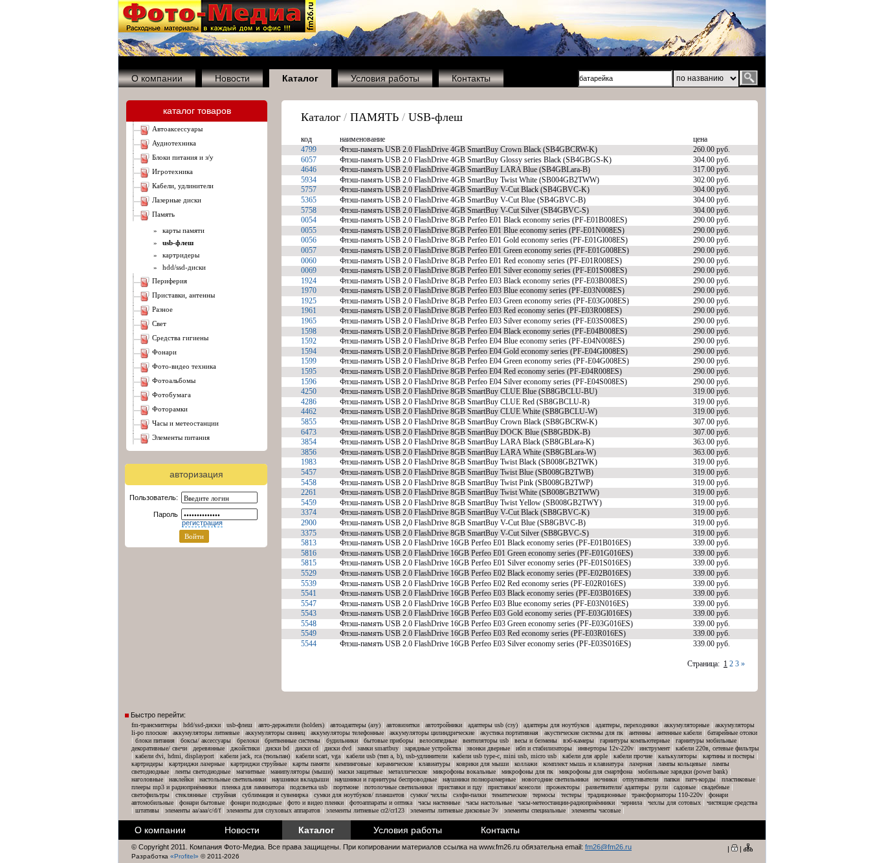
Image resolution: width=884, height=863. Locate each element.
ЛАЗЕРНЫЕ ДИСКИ (176, 200)
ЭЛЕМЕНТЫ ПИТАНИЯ (181, 437)
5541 (308, 593)
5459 (308, 502)
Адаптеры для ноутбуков (557, 724)
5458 (308, 482)
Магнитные (250, 771)
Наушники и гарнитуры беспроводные (386, 779)
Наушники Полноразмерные (479, 779)
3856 (308, 452)
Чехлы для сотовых (674, 802)
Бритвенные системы (292, 740)
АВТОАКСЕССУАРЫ (177, 129)
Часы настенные (439, 802)
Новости (232, 78)
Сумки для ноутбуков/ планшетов (359, 794)
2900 (308, 522)
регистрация (202, 523)
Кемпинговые (353, 763)
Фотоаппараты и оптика (380, 802)
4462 (308, 411)
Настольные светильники (232, 779)
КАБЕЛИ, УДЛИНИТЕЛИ (183, 186)
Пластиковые (738, 779)
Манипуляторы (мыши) (302, 771)
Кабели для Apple (585, 755)
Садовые (685, 787)
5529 (308, 573)
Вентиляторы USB (486, 740)
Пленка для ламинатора (253, 787)
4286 (308, 401)
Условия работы (385, 78)
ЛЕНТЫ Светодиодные (202, 771)
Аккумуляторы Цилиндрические (432, 732)
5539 (308, 583)
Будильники (342, 740)
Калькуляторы (677, 755)
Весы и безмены (535, 740)
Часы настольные (489, 802)
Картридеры (179, 255)
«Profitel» (184, 856)
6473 (308, 432)
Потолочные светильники (398, 787)
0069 (308, 270)
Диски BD (277, 748)
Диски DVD (337, 748)
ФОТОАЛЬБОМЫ (173, 380)
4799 (308, 149)
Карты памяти (181, 230)
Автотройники (443, 724)
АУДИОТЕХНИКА (174, 143)
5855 (308, 421)
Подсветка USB (308, 787)
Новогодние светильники (555, 779)
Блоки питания (155, 740)
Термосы (544, 794)
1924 (308, 280)
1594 (308, 351)
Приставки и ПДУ (460, 787)
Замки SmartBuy (378, 748)
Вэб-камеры (578, 740)
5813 (308, 542)
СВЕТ (159, 323)
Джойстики (245, 748)
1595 (308, 371)
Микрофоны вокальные (464, 771)
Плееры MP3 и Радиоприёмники (173, 787)
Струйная (224, 794)
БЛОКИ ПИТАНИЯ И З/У (183, 157)
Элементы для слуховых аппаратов (273, 810)
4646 (308, 169)
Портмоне (346, 787)
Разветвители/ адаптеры (617, 787)
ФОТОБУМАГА (171, 395)
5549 (308, 633)
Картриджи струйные (258, 763)
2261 (308, 492)
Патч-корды (700, 779)
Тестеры (571, 794)
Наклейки (181, 779)
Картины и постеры (729, 755)
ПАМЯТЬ (163, 214)
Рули (661, 787)
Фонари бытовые (202, 802)
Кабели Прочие (632, 755)
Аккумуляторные (686, 724)
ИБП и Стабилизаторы (544, 748)
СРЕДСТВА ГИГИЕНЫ (180, 338)
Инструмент (654, 748)
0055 (308, 230)
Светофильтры (150, 794)
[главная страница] (217, 30)
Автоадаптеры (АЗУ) (355, 724)
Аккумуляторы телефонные (347, 732)
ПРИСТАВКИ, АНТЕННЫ (183, 295)
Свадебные (715, 787)
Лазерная (640, 763)
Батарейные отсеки (732, 732)
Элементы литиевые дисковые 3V (454, 810)
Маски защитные (360, 771)
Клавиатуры (434, 763)
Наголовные (147, 779)
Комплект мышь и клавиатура (583, 763)
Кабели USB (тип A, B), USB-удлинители (396, 755)
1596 (308, 381)
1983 (308, 461)
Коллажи (525, 763)
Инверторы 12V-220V (606, 748)
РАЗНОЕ (162, 309)
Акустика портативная (509, 732)
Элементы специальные (535, 810)
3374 (308, 512)
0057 (308, 250)
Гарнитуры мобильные (706, 740)
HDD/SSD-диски (182, 267)
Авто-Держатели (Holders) (291, 724)
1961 (308, 310)
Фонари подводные (256, 802)
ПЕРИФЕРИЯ (169, 281)
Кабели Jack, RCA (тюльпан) (255, 755)
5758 (308, 210)
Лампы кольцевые (682, 763)
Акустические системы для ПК (583, 732)
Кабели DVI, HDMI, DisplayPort (174, 755)
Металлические (407, 771)
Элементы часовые (596, 810)
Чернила (631, 802)
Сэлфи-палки (469, 794)
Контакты (471, 78)
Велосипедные (438, 740)
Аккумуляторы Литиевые (206, 732)
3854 (308, 441)
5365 (308, 199)
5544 (308, 643)
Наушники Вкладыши (300, 779)
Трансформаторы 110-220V (667, 794)
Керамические (395, 763)
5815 (308, 562)
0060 (308, 260)
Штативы (147, 810)
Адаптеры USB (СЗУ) (493, 724)
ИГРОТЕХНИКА (172, 171)
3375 (308, 533)
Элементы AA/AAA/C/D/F (193, 810)
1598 (308, 331)
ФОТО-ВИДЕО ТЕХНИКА (184, 366)
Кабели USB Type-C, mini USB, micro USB (505, 755)
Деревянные (209, 748)
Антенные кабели (679, 732)
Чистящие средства (732, 802)
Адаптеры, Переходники (626, 724)
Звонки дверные (488, 748)
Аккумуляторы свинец (275, 732)
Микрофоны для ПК (527, 771)
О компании (156, 78)
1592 (308, 340)
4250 (308, 391)
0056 (308, 240)
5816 (308, 553)
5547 (308, 603)
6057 (308, 159)
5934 (308, 179)
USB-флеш (435, 117)
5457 (308, 472)
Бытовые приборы (389, 740)
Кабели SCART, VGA (318, 755)
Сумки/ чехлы (428, 794)
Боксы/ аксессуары (206, 740)
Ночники (605, 779)
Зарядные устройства (432, 748)
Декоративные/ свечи (159, 748)
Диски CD (306, 748)
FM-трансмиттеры (154, 724)
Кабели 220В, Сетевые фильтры (717, 748)
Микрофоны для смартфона (595, 771)
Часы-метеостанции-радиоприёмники (566, 802)
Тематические (509, 794)
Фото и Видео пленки (315, 802)
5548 (308, 623)
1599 (308, 361)
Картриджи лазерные (197, 763)
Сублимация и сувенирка (275, 794)
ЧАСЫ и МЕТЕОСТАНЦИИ (185, 423)
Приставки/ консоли (514, 787)
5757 (308, 189)
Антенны (640, 732)
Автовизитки (402, 724)
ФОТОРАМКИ (170, 409)
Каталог (320, 117)
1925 (308, 300)
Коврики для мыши (482, 763)
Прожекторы (563, 787)
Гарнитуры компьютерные (635, 740)
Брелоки (248, 740)
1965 (308, 320)
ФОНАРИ (164, 352)
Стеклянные (190, 794)
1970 (308, 290)
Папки (672, 779)
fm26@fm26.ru (608, 847)
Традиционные (607, 794)
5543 (308, 613)
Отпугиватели (640, 779)
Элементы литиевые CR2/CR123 (365, 810)
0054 (308, 219)
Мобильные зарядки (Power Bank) (682, 771)
